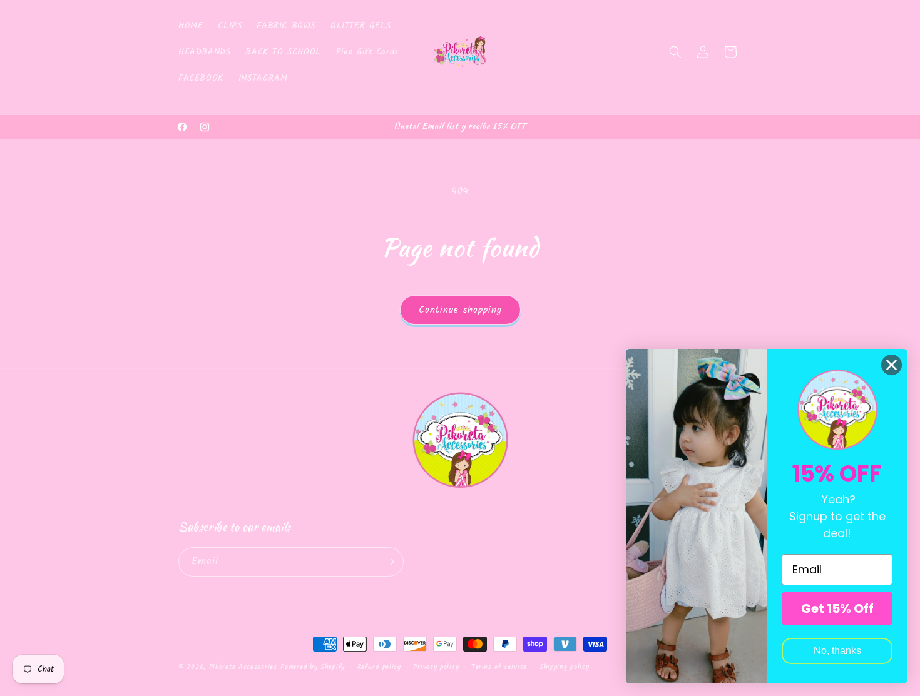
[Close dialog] (891, 365)
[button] (675, 52)
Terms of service (499, 667)
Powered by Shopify (312, 667)
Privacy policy (436, 667)
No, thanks (837, 650)
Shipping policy (564, 667)
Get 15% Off (837, 608)
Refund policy (379, 667)
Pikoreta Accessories (243, 667)
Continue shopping (460, 310)
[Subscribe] (389, 562)
